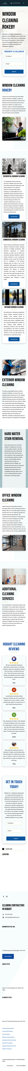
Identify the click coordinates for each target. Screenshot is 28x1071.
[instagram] (7, 896)
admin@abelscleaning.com (12, 917)
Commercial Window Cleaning (14, 239)
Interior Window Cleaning (14, 307)
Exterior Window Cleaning (13, 382)
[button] (14, 849)
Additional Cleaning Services (9, 594)
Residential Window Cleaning (14, 176)
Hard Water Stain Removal (14, 436)
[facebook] (3, 896)
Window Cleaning (13, 85)
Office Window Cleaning (11, 498)
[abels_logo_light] (4, 2)
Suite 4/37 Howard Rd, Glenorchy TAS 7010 (13, 1021)
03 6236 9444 (8, 914)
